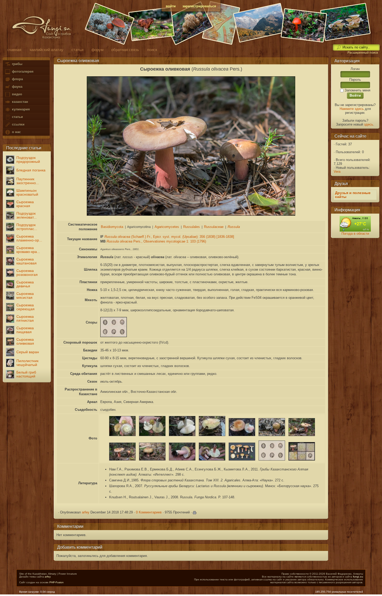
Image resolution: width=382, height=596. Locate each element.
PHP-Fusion (56, 582)
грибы (16, 64)
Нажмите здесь (352, 109)
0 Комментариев (149, 512)
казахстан (19, 102)
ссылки (17, 124)
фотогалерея (22, 71)
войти (171, 6)
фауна (16, 87)
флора (17, 79)
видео (16, 94)
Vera (337, 171)
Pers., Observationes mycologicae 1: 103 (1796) (156, 241)
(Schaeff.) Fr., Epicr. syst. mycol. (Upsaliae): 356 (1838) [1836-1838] (169, 237)
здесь (368, 124)
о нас (16, 132)
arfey (85, 512)
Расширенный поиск (362, 52)
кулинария (20, 109)
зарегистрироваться (199, 6)
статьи (17, 117)
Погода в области (355, 233)
